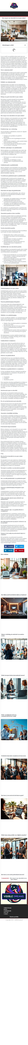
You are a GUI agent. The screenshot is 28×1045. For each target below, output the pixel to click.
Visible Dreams (7, 908)
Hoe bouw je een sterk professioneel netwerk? (12, 874)
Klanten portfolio (14, 916)
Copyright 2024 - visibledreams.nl (14, 919)
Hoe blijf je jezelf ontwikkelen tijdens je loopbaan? (14, 594)
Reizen (5, 909)
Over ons (6, 912)
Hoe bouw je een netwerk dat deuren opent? (12, 795)
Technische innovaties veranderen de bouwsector (13, 755)
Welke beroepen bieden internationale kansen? (13, 675)
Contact (6, 913)
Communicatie (5, 878)
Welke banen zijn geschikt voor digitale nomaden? (14, 835)
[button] (14, 13)
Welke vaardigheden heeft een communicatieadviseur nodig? (8, 715)
